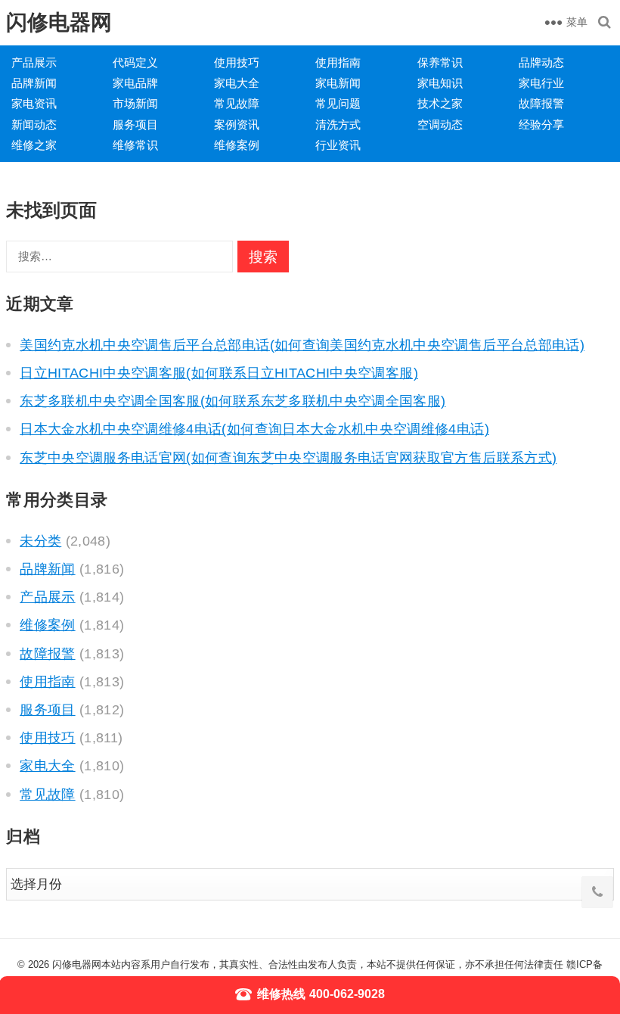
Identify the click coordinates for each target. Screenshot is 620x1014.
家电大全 (236, 82)
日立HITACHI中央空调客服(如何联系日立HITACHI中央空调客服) (219, 373)
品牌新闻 (34, 82)
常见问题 (338, 103)
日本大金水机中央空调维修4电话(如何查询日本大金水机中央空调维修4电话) (254, 429)
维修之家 (34, 144)
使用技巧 (236, 62)
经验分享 (541, 124)
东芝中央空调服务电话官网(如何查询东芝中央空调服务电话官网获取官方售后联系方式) (288, 457)
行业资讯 (338, 144)
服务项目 (135, 124)
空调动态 (440, 124)
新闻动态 (34, 124)
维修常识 (135, 144)
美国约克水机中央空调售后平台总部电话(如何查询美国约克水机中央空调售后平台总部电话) (302, 345)
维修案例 (236, 144)
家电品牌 (135, 82)
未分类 (40, 541)
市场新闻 (135, 103)
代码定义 (135, 62)
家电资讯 (34, 103)
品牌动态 (541, 62)
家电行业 (541, 82)
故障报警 (541, 103)
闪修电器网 (59, 22)
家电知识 (440, 82)
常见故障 (236, 103)
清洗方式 (338, 124)
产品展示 (34, 62)
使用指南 (338, 62)
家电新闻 (338, 82)
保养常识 (440, 62)
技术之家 (440, 103)
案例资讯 (236, 124)
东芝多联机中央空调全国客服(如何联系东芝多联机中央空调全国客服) (232, 401)
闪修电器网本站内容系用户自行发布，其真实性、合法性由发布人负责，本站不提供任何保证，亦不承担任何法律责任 (307, 964)
